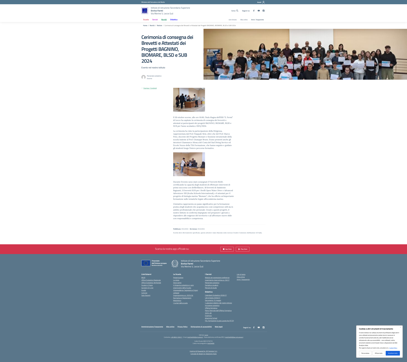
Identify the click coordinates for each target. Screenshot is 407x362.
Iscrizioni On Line (147, 287)
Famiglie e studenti (211, 285)
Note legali (219, 326)
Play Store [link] (243, 249)
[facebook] (254, 11)
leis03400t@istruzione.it (195, 337)
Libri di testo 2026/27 (212, 298)
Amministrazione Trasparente (152, 326)
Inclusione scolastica (212, 305)
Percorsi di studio (211, 287)
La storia (176, 280)
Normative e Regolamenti (182, 298)
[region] (379, 341)
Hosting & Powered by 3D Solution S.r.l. (203, 351)
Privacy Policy (182, 326)
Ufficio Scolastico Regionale (151, 280)
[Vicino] (400, 327)
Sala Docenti (145, 295)
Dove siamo (177, 282)
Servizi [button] (155, 19)
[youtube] (259, 11)
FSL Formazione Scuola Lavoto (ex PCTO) (219, 320)
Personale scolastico (212, 282)
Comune (144, 293)
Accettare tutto (392, 353)
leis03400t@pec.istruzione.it (234, 337)
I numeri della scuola (180, 303)
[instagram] (264, 11)
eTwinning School (211, 318)
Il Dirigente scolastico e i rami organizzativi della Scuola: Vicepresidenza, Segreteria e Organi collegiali (185, 289)
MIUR (143, 277)
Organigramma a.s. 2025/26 (183, 295)
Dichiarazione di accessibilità (201, 326)
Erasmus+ (208, 315)
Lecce (206, 335)
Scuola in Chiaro (147, 285)
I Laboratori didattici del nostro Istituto (218, 303)
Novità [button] (164, 19)
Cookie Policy (393, 348)
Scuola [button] (146, 19)
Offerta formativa (211, 308)
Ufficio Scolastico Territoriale (151, 282)
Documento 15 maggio (213, 300)
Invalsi (143, 290)
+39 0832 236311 (176, 337)
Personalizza (365, 353)
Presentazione (178, 277)
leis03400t (210, 343)
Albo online (244, 19)
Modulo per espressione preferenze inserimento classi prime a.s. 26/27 (217, 278)
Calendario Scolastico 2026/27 (216, 295)
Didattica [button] (173, 19)
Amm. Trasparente (257, 19)
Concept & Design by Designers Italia (204, 353)
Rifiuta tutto (378, 353)
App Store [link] (228, 249)
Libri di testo (233, 19)
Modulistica (177, 300)
